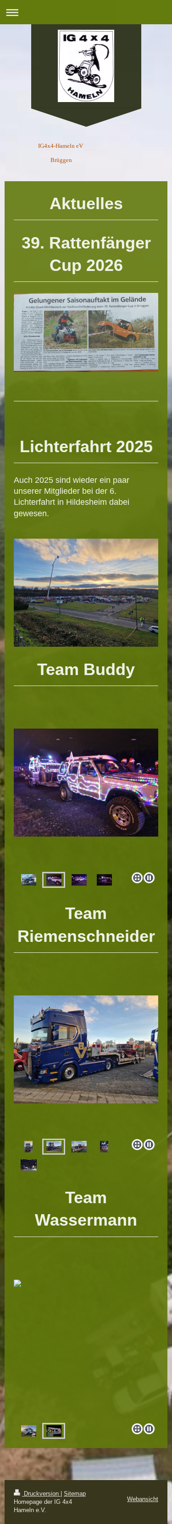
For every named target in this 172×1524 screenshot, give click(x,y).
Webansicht (142, 1499)
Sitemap (75, 1493)
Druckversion (41, 1493)
